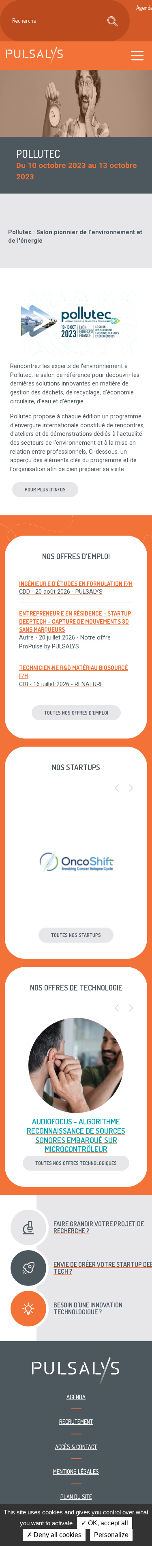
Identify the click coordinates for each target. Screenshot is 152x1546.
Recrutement (76, 1421)
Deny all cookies (56, 1534)
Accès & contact (76, 1446)
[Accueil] (34, 55)
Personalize (111, 1534)
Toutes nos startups (76, 935)
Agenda (76, 1396)
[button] (117, 788)
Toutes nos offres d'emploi (76, 712)
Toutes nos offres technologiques (76, 1163)
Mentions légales (76, 1471)
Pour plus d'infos (45, 489)
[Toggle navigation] (137, 55)
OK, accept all (107, 1523)
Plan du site (76, 1496)
